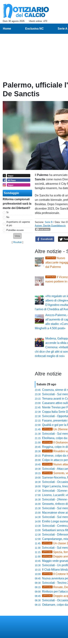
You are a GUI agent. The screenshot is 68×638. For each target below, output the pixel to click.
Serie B (49, 222)
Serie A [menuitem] (62, 28)
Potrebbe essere (15, 230)
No (7, 217)
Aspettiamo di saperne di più (18, 224)
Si (7, 212)
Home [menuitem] (7, 28)
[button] (17, 236)
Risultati (17, 242)
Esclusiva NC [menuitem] (34, 28)
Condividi (46, 239)
